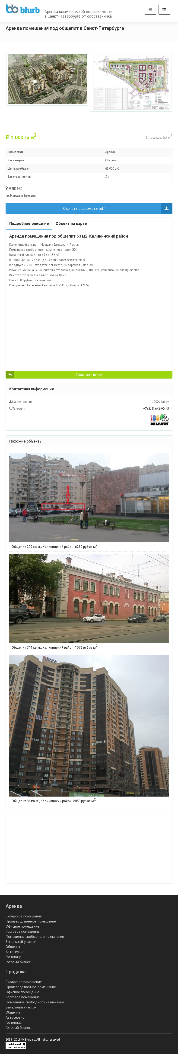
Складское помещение (24, 916)
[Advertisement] (89, 330)
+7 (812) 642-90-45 (156, 409)
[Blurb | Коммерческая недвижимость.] (23, 8)
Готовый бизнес (18, 961)
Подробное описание (29, 223)
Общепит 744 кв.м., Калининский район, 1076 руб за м (55, 646)
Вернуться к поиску (89, 375)
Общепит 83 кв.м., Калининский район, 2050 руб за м (54, 800)
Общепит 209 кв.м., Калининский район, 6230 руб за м (55, 546)
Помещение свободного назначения (35, 936)
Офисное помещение (22, 926)
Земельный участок (21, 941)
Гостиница (14, 956)
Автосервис (15, 951)
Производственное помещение (31, 921)
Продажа (16, 972)
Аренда (14, 906)
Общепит (13, 946)
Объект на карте (71, 223)
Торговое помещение (23, 931)
